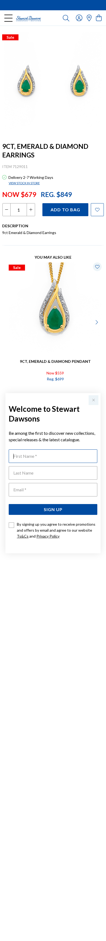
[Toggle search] (66, 17)
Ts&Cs (23, 536)
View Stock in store (24, 183)
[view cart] (99, 18)
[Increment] (31, 209)
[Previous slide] (8, 321)
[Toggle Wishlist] (97, 266)
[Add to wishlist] (97, 209)
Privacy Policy (48, 536)
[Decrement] (7, 209)
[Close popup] (93, 400)
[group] (53, 5)
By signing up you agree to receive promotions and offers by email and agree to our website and (56, 530)
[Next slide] (97, 321)
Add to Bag (65, 209)
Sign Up (53, 509)
